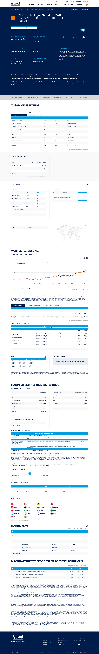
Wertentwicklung (33, 97)
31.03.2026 (73, 544)
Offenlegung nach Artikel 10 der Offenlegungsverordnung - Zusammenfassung (30, 571)
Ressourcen (79, 4)
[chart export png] (87, 258)
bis (80, 262)
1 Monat (19, 262)
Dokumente (69, 97)
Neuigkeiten (46, 639)
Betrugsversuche (43, 652)
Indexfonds (61, 644)
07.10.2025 (73, 547)
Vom (70, 262)
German (71, 571)
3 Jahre (43, 262)
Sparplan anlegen (80, 20)
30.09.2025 (73, 550)
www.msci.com (43, 173)
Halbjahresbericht (25, 544)
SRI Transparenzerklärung (26, 547)
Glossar (60, 642)
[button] (84, 9)
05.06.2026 (73, 541)
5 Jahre (48, 262)
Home (12, 9)
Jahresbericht (24, 550)
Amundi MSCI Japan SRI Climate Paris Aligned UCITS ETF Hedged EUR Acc (39, 9)
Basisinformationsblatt (25, 541)
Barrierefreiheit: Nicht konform (65, 652)
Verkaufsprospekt (24, 534)
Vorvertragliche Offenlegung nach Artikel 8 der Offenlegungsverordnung (29, 574)
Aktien (22, 9)
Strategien (40, 4)
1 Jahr (37, 262)
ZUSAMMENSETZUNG (17, 97)
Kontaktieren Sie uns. (79, 640)
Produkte (31, 4)
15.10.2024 (80, 574)
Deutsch (53, 534)
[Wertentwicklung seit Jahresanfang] (40, 41)
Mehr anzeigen (62, 59)
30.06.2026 (73, 538)
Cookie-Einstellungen (83, 652)
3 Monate (25, 262)
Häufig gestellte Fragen (64, 640)
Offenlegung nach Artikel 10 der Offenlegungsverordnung (26, 577)
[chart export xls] (84, 258)
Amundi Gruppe (47, 642)
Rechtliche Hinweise (75, 652)
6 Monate (32, 262)
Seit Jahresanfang (56, 262)
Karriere (45, 644)
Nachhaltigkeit (82, 97)
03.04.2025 (80, 571)
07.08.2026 (73, 534)
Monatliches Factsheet (25, 538)
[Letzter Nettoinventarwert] (21, 39)
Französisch (54, 547)
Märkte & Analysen (67, 4)
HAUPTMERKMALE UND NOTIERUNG (52, 97)
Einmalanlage (79, 17)
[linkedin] (75, 645)
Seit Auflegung (21, 263)
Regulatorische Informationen (53, 652)
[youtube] (79, 645)
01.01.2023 (80, 577)
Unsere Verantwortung (53, 4)
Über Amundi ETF (47, 640)
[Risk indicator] (24, 469)
